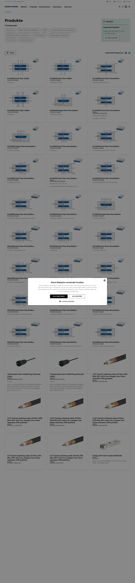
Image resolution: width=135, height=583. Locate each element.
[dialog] (67, 291)
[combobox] (105, 280)
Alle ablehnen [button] (77, 296)
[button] (67, 301)
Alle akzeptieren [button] (59, 296)
